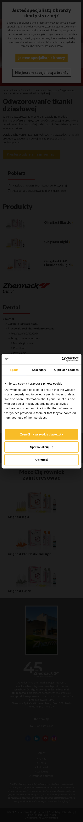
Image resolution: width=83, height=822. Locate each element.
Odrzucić (41, 459)
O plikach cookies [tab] (66, 369)
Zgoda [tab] (14, 369)
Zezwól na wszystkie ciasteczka (41, 434)
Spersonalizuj (39, 447)
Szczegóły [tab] (39, 369)
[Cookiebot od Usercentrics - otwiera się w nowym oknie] (62, 359)
